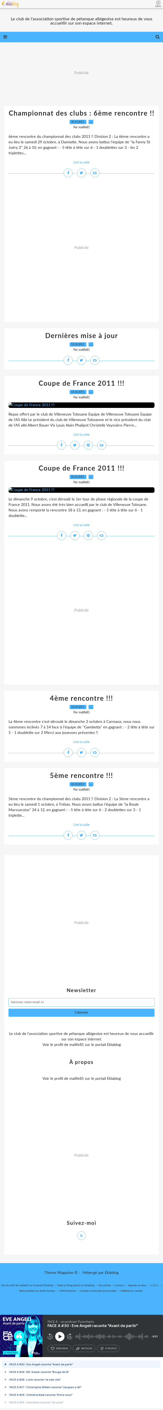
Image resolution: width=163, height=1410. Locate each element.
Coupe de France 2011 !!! (82, 383)
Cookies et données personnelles (98, 1291)
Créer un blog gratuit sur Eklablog (75, 1285)
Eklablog (112, 1273)
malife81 (76, 1045)
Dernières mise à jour (81, 336)
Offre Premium (67, 1291)
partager (86, 1348)
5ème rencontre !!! (81, 775)
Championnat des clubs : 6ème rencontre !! (82, 113)
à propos (111, 1348)
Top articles (104, 1285)
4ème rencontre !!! (81, 698)
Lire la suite (81, 162)
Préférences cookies (132, 1291)
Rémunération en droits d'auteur (37, 1291)
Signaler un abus (137, 1285)
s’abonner (62, 1348)
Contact (119, 1285)
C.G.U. (155, 1285)
